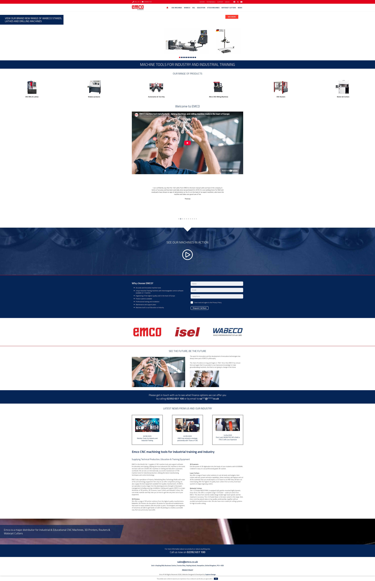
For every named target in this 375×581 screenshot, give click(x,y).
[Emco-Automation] (156, 87)
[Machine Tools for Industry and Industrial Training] (147, 430)
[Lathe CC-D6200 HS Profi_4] (94, 87)
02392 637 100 (196, 552)
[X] (238, 2)
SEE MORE (232, 17)
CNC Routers (280, 97)
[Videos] (187, 251)
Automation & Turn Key (156, 97)
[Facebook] (234, 2)
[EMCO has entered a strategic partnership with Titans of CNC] (187, 430)
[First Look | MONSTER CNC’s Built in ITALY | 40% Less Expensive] (227, 430)
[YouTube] (241, 2)
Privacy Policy (217, 302)
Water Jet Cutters (343, 97)
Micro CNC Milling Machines (218, 97)
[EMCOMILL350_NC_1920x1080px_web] (32, 87)
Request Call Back (199, 308)
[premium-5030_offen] (218, 87)
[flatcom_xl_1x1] (281, 87)
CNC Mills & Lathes (31, 97)
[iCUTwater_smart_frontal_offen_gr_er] (343, 87)
